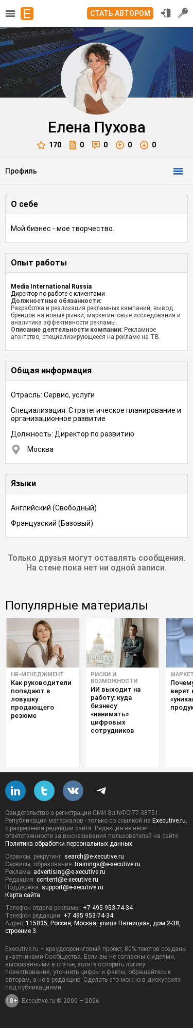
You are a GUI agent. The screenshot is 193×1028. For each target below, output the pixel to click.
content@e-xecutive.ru (67, 879)
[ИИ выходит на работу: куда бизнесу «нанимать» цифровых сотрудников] (122, 643)
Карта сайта (22, 895)
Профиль (21, 171)
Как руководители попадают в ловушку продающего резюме (41, 699)
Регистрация (183, 13)
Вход (166, 13)
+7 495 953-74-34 (108, 907)
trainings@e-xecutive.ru (108, 864)
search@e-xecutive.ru (94, 856)
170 (55, 145)
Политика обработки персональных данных (68, 843)
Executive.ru (169, 820)
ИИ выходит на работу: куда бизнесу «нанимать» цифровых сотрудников (116, 710)
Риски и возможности (114, 677)
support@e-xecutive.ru (72, 887)
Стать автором (120, 13)
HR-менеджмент (37, 674)
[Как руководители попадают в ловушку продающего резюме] (42, 643)
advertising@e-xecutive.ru (69, 871)
